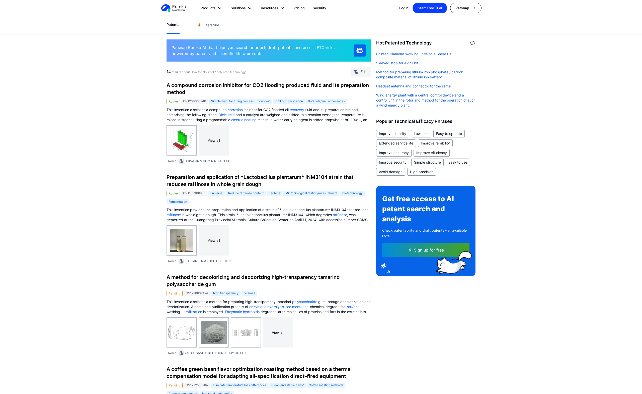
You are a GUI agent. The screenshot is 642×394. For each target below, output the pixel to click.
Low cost (421, 133)
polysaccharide (304, 302)
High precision (421, 172)
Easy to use (457, 162)
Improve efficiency (431, 153)
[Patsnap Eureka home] (173, 8)
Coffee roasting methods (326, 385)
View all (214, 140)
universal (216, 193)
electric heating (244, 120)
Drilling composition (289, 101)
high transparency (225, 293)
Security (319, 8)
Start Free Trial (430, 8)
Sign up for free (429, 250)
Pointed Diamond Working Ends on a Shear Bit (413, 54)
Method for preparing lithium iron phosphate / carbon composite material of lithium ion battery (419, 74)
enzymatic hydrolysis (266, 307)
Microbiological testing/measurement (311, 193)
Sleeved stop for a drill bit (397, 63)
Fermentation (178, 202)
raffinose (174, 215)
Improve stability (392, 133)
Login (403, 8)
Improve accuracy (394, 153)
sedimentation (296, 307)
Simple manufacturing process (232, 101)
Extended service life (396, 143)
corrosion (235, 110)
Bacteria (274, 193)
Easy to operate (449, 133)
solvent (353, 307)
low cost (264, 101)
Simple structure (427, 162)
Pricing (299, 8)
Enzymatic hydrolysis (242, 312)
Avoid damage (391, 172)
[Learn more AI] (360, 50)
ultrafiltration (192, 312)
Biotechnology (352, 193)
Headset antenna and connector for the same (413, 86)
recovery (297, 110)
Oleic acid (226, 115)
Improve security (393, 162)
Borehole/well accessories (326, 101)
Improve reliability (435, 143)
